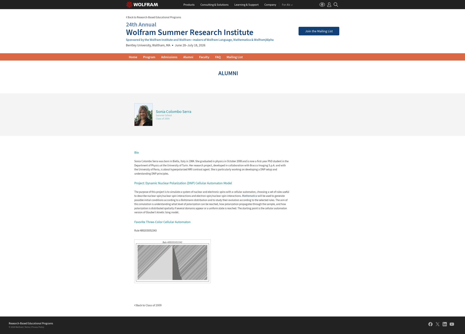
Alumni (188, 57)
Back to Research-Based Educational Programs (154, 17)
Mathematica (249, 196)
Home (133, 57)
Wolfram (19, 327)
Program (149, 57)
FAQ (218, 57)
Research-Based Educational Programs (31, 323)
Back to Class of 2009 (149, 305)
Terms (27, 327)
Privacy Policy (37, 327)
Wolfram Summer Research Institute (189, 29)
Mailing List (235, 57)
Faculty (204, 57)
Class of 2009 (163, 118)
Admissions (169, 57)
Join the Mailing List (319, 31)
